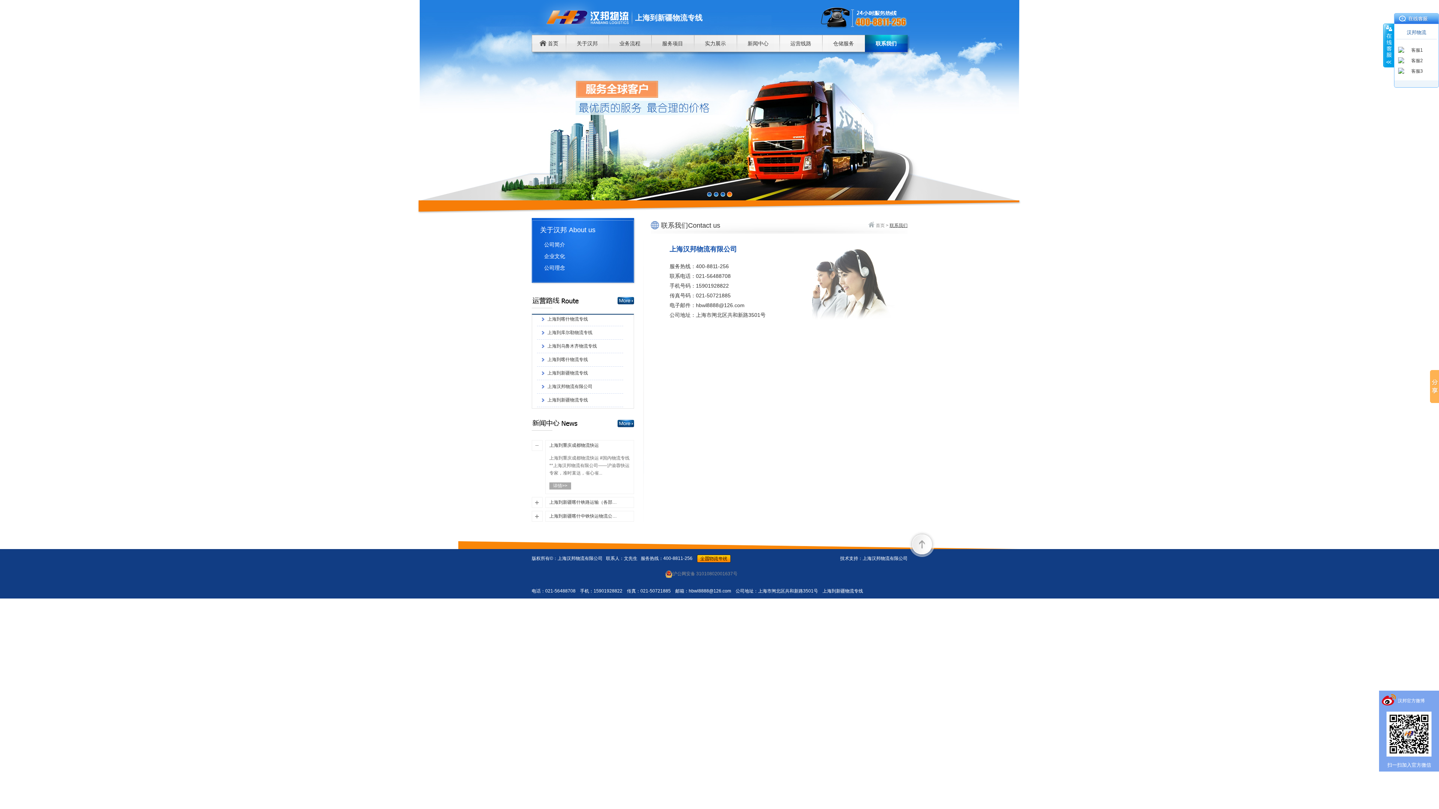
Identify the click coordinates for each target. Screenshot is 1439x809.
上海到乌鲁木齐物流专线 (572, 372)
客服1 (1417, 50)
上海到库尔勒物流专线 (569, 399)
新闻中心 (758, 43)
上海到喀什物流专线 (567, 318)
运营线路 (800, 43)
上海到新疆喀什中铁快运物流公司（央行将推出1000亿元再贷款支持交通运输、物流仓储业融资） (583, 516)
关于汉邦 (587, 43)
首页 (552, 43)
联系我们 (886, 43)
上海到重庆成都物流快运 (574, 445)
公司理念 (554, 268)
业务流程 (629, 43)
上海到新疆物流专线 (567, 332)
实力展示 (715, 43)
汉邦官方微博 (1411, 700)
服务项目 (672, 43)
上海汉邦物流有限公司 (569, 345)
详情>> (560, 485)
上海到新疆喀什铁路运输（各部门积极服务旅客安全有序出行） (583, 502)
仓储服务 (843, 43)
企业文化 (554, 256)
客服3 (1417, 71)
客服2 (1417, 60)
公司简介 (554, 245)
